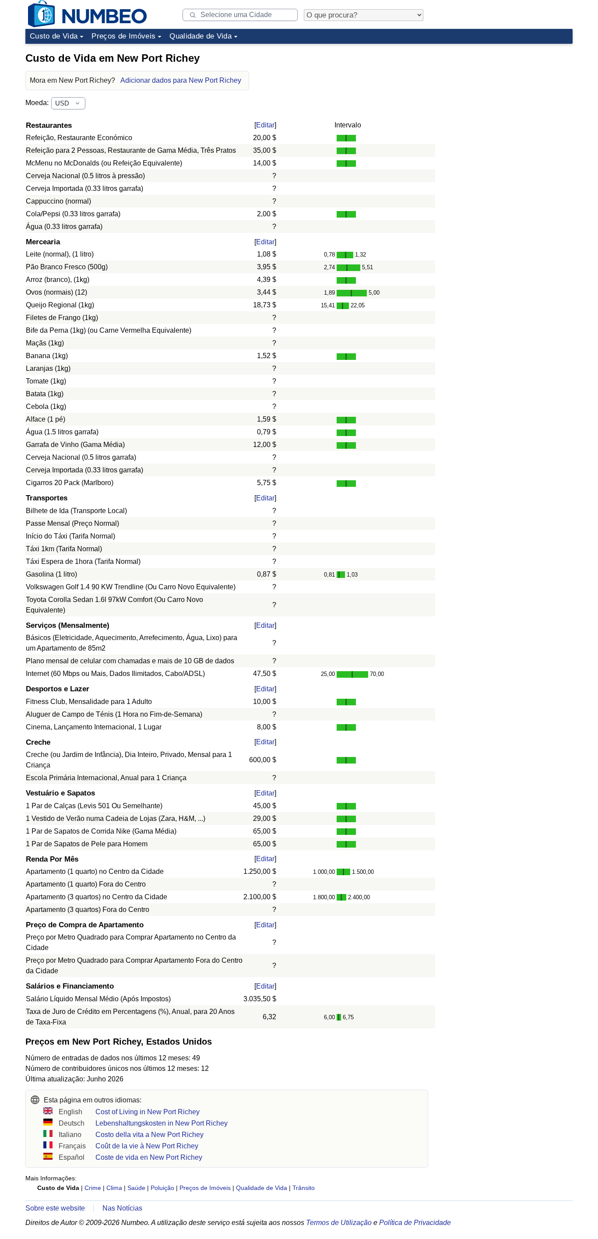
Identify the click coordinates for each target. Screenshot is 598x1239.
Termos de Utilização (339, 1222)
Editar (265, 125)
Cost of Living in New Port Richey (147, 1112)
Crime (92, 1187)
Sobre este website (55, 1208)
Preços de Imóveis (123, 36)
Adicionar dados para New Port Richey (180, 80)
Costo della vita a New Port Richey (149, 1134)
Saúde (136, 1187)
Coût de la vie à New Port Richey (146, 1146)
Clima (114, 1187)
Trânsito (303, 1187)
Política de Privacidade (415, 1222)
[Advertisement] (507, 102)
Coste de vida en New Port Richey (148, 1157)
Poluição (162, 1187)
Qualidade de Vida (200, 36)
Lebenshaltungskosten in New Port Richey (161, 1123)
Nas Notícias (122, 1208)
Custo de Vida (53, 36)
